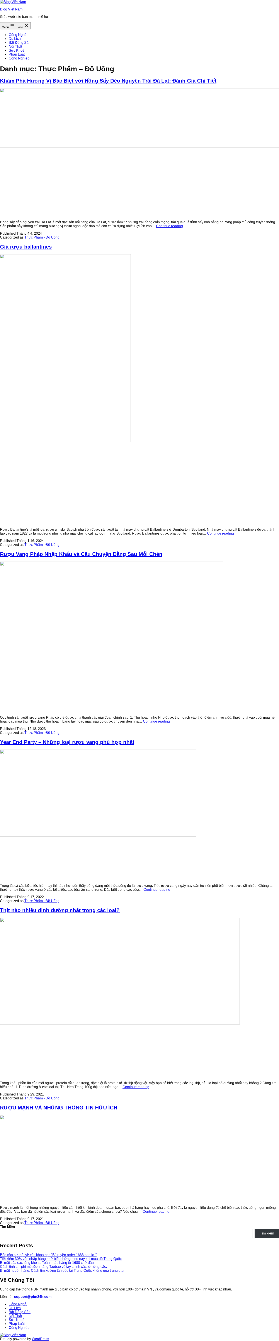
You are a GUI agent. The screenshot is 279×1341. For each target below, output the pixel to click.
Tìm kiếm (7, 1227)
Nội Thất (15, 46)
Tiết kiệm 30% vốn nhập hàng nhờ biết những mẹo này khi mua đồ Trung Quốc (61, 1259)
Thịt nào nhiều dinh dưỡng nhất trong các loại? (60, 910)
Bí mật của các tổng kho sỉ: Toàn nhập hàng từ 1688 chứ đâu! (47, 1263)
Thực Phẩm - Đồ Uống (42, 237)
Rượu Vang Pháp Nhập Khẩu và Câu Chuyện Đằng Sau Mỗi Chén (81, 554)
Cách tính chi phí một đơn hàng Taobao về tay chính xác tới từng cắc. (53, 1266)
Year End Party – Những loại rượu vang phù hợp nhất (67, 742)
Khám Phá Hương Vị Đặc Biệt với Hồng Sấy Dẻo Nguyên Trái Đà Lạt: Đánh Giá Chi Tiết (108, 81)
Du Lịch (15, 39)
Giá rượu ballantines (26, 247)
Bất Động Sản (20, 42)
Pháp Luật (17, 54)
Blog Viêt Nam (11, 9)
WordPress (40, 1339)
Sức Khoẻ (16, 50)
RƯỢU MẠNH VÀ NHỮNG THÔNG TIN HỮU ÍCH (58, 1108)
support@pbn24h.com (32, 1297)
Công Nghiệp (19, 58)
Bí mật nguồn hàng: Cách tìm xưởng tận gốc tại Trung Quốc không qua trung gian (62, 1270)
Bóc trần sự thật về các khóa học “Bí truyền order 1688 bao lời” (48, 1255)
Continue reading (169, 226)
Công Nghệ (18, 35)
